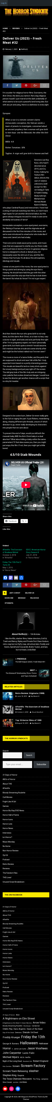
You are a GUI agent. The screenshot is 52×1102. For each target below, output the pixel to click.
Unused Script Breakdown (13, 882)
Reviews (6, 868)
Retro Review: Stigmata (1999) (29, 693)
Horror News (8, 828)
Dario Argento (20, 1029)
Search (6, 751)
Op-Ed (5, 855)
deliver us (29, 593)
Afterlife (6, 788)
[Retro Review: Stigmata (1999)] (8, 696)
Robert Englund (40, 1061)
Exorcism (9, 598)
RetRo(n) (24, 49)
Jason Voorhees (37, 1048)
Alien (18, 1015)
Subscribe (41, 764)
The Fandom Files (10, 873)
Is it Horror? (7, 837)
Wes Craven (7, 1082)
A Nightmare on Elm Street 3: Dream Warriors (17, 1023)
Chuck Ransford (37, 712)
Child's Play (8, 1029)
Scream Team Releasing (15, 1071)
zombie (15, 1082)
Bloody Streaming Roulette (14, 793)
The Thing (36, 1079)
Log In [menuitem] (4, 3)
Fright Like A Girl (9, 802)
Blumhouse (27, 1026)
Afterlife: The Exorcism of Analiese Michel (32, 707)
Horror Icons (8, 819)
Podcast (6, 859)
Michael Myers (11, 1057)
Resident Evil (27, 1061)
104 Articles (35, 634)
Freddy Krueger (11, 1037)
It (12, 1049)
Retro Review (8, 864)
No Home (6, 846)
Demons (18, 1032)
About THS (7, 784)
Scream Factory (33, 1066)
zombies (23, 1082)
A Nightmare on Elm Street (19, 1018)
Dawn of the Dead (34, 1029)
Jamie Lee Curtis (20, 1049)
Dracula (26, 1032)
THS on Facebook (13, 894)
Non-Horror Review (11, 851)
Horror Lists (7, 824)
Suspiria (20, 1075)
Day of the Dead (8, 1032)
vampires (44, 1079)
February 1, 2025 (11, 49)
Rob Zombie (7, 1066)
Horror (7, 1048)
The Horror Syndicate (16, 738)
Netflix (28, 1057)
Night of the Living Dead (12, 1061)
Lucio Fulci (28, 1053)
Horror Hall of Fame (11, 815)
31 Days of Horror (10, 775)
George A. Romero (11, 1043)
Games (6, 806)
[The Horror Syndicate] (26, 16)
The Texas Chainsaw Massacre (17, 1079)
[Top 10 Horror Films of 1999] (8, 723)
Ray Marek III (35, 696)
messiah (21, 598)
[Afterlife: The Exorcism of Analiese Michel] (8, 710)
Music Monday (9, 842)
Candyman (36, 1026)
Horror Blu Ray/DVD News (13, 810)
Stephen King (9, 1075)
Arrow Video (39, 1022)
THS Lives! (7, 877)
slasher (34, 1071)
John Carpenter (12, 1052)
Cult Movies (7, 797)
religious (34, 598)
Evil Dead (34, 1032)
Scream (16, 1066)
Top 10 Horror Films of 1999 (28, 720)
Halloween (29, 1043)
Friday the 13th (33, 1037)
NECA (22, 1057)
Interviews (7, 833)
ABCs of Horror (9, 779)
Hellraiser (43, 1043)
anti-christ (14, 593)
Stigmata (9, 603)
